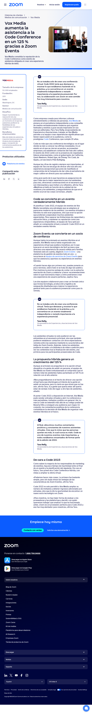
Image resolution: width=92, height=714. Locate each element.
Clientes (9, 591)
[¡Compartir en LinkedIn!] (4, 179)
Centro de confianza (23, 689)
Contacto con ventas (34, 530)
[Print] (18, 179)
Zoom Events (69, 252)
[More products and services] (85, 4)
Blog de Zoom (11, 587)
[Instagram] (26, 675)
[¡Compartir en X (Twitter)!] (14, 179)
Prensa (8, 614)
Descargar (10, 652)
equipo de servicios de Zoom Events (62, 256)
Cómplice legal (52, 689)
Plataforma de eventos (16, 164)
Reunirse (40, 5)
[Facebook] (21, 675)
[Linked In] (5, 675)
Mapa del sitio (8, 693)
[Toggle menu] (5, 4)
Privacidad (14, 689)
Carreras (9, 599)
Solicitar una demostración (58, 530)
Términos (6, 689)
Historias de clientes (14, 15)
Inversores (10, 610)
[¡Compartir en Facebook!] (9, 179)
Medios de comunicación (16, 17)
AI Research (10, 634)
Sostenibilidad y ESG (13, 618)
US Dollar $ (53, 682)
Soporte (9, 667)
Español (9, 682)
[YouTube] (16, 675)
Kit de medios (11, 626)
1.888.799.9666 (32, 553)
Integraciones (11, 603)
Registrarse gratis (72, 5)
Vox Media (73, 121)
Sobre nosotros (11, 580)
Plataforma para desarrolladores (18, 630)
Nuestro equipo (11, 595)
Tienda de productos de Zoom (17, 642)
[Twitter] (11, 675)
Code (46, 139)
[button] (86, 708)
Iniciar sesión (54, 5)
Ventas (8, 659)
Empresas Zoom (12, 638)
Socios (8, 607)
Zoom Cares (10, 622)
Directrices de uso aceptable (38, 689)
